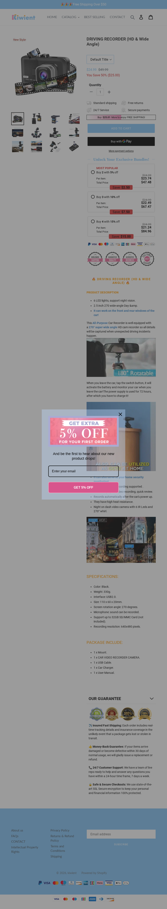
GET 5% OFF (83, 487)
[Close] (120, 414)
